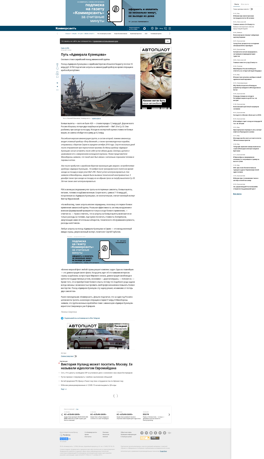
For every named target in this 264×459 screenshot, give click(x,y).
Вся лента (237, 194)
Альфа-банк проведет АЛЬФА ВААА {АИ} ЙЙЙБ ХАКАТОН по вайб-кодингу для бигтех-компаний (76, 418)
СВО (146, 33)
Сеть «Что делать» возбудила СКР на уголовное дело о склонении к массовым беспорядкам (96, 373)
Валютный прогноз (136, 33)
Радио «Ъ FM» (65, 48)
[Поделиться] (57, 82)
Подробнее (163, 451)
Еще (62, 389)
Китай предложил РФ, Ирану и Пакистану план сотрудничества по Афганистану (92, 381)
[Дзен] (151, 432)
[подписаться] (76, 356)
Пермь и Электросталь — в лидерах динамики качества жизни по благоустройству (153, 418)
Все (77, 409)
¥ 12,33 (80, 33)
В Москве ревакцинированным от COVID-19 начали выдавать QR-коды (88, 385)
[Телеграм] (141, 432)
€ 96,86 (74, 33)
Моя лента (245, 4)
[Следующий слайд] (169, 415)
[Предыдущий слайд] (62, 415)
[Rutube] (160, 432)
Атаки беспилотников (120, 33)
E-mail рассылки (126, 437)
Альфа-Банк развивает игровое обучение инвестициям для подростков (129, 417)
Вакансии (106, 434)
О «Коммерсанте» (91, 432)
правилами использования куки (105, 41)
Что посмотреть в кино (104, 33)
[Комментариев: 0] (57, 68)
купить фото (96, 118)
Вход (161, 28)
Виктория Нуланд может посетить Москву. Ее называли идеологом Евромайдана (97, 366)
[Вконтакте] (146, 432)
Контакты (88, 437)
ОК (168, 41)
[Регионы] (152, 28)
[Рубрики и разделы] (169, 28)
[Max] (164, 432)
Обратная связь (126, 432)
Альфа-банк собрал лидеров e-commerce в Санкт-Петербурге (99, 417)
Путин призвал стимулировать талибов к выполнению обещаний (86, 377)
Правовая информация (128, 434)
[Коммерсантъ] (66, 28)
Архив (87, 434)
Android (105, 437)
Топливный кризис (156, 33)
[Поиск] (165, 28)
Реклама (105, 432)
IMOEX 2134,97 (88, 33)
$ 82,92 (68, 33)
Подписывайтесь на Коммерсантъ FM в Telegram (82, 318)
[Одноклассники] (155, 432)
